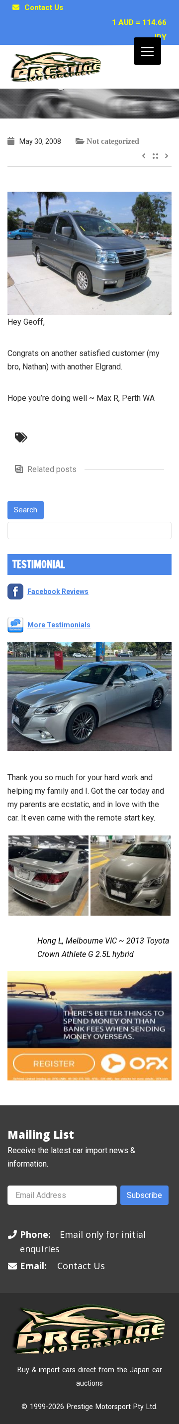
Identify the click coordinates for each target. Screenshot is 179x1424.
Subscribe (144, 1195)
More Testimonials (58, 625)
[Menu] (147, 51)
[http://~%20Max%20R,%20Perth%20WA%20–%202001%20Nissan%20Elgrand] (89, 252)
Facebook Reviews (58, 591)
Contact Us (43, 7)
